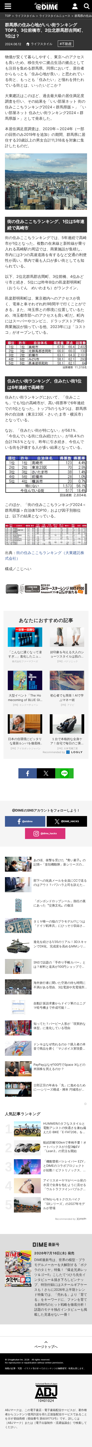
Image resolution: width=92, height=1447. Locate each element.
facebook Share (27, 773)
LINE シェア (64, 773)
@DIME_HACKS (70, 821)
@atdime (27, 821)
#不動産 (66, 44)
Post (46, 773)
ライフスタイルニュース (54, 16)
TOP (8, 16)
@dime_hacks (49, 833)
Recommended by (54, 752)
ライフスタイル (25, 16)
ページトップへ (46, 1347)
